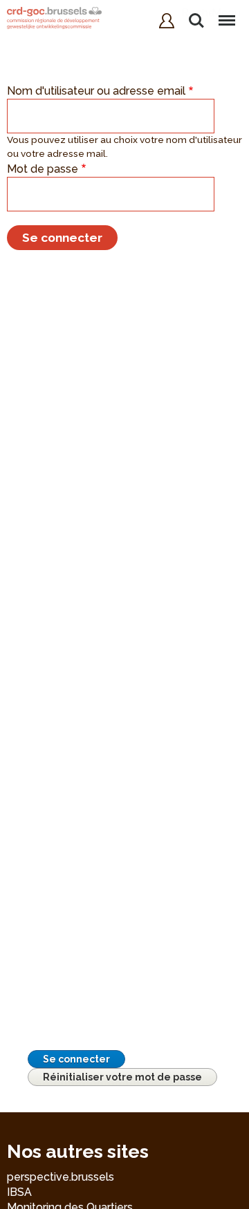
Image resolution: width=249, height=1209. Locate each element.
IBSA (19, 1192)
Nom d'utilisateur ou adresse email (96, 90)
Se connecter (76, 1059)
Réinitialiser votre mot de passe (122, 1077)
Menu (226, 12)
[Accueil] (54, 19)
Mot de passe (42, 168)
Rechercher (196, 12)
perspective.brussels (60, 1176)
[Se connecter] (166, 20)
